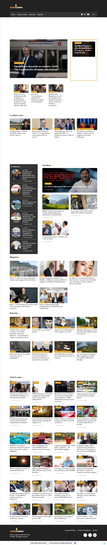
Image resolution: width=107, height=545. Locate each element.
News (13, 14)
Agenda (40, 14)
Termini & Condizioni (84, 530)
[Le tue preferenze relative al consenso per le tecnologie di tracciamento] (104, 543)
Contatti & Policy (70, 530)
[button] (85, 535)
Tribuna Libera (22, 14)
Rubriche (32, 14)
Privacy (95, 530)
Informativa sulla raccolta (38, 543)
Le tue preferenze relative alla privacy (60, 543)
